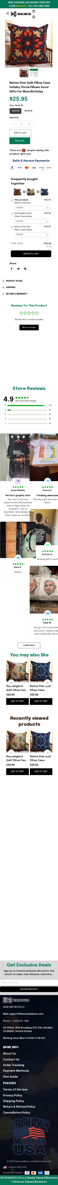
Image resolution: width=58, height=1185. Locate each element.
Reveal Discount (29, 989)
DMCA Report (35, 1167)
